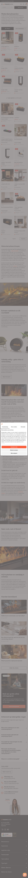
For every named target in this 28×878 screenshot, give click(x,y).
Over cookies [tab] (14, 426)
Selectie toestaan (14, 450)
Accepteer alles (14, 447)
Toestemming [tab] (5, 426)
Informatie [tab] (23, 426)
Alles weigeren (14, 453)
